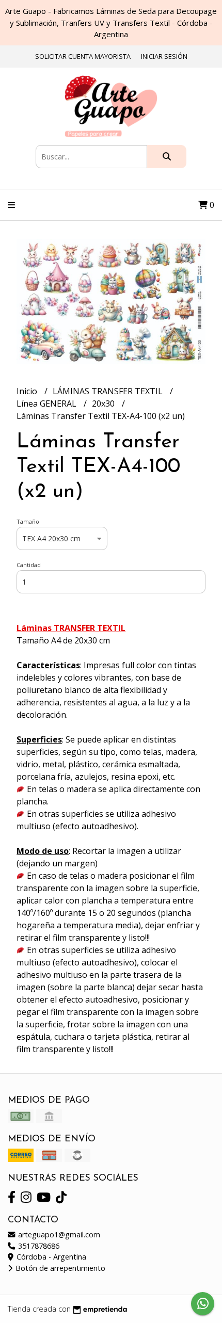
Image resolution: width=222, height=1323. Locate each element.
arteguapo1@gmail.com (58, 1234)
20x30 (104, 403)
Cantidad (29, 565)
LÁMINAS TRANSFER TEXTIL (109, 391)
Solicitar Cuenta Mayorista (83, 56)
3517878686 (37, 1246)
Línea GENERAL (47, 403)
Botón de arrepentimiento (59, 1268)
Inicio (28, 391)
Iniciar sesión (164, 56)
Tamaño (28, 521)
